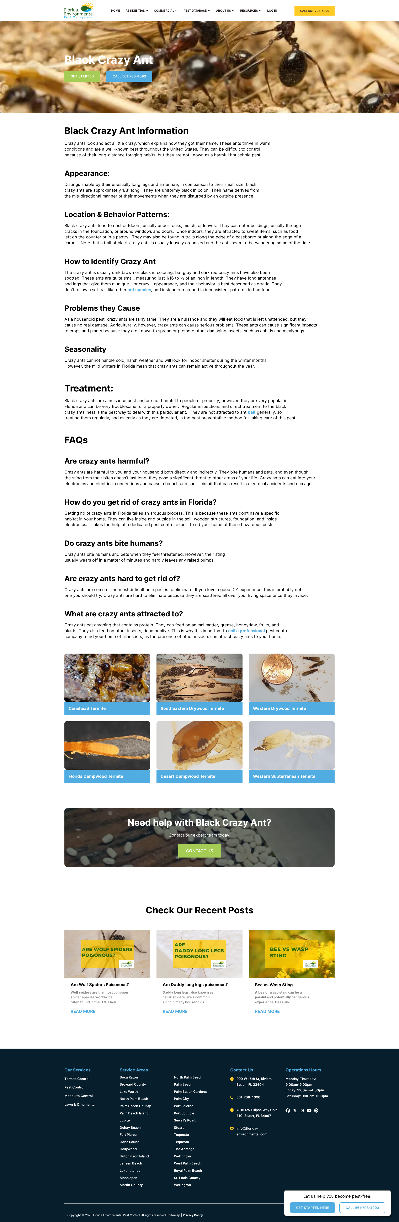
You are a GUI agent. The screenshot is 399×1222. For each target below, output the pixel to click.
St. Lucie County (187, 1178)
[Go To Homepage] (79, 11)
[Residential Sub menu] (146, 10)
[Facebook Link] (288, 1111)
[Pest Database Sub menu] (209, 10)
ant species (139, 289)
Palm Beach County (135, 1106)
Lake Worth (129, 1091)
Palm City (181, 1099)
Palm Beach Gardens (190, 1091)
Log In (272, 10)
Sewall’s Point (185, 1120)
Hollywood (128, 1149)
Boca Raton (129, 1077)
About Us (223, 10)
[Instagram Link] (302, 1111)
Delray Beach (130, 1127)
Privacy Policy (193, 1215)
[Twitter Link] (295, 1111)
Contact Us (199, 850)
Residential (135, 10)
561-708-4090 (248, 1097)
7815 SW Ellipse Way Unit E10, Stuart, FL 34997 (256, 1113)
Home (115, 10)
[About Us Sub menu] (233, 10)
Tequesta (181, 1134)
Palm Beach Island (134, 1113)
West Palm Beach (187, 1163)
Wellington (182, 1156)
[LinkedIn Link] (309, 1111)
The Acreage (184, 1149)
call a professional (246, 630)
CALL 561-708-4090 (314, 10)
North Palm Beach (134, 1099)
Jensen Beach (131, 1163)
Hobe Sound (129, 1142)
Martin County (131, 1185)
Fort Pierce (128, 1134)
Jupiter (125, 1120)
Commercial (164, 10)
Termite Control (76, 1079)
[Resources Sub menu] (260, 10)
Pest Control (74, 1087)
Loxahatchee (130, 1170)
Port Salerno (183, 1106)
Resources (249, 10)
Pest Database (195, 10)
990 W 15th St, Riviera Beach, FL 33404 (254, 1082)
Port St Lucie (184, 1113)
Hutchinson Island (134, 1156)
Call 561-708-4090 (129, 76)
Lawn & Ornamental (79, 1104)
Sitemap (174, 1215)
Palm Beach (183, 1084)
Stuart (179, 1127)
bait (252, 412)
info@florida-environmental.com (251, 1131)
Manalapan (128, 1178)
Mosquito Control (78, 1096)
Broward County (133, 1084)
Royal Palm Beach (188, 1170)
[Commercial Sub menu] (176, 10)
